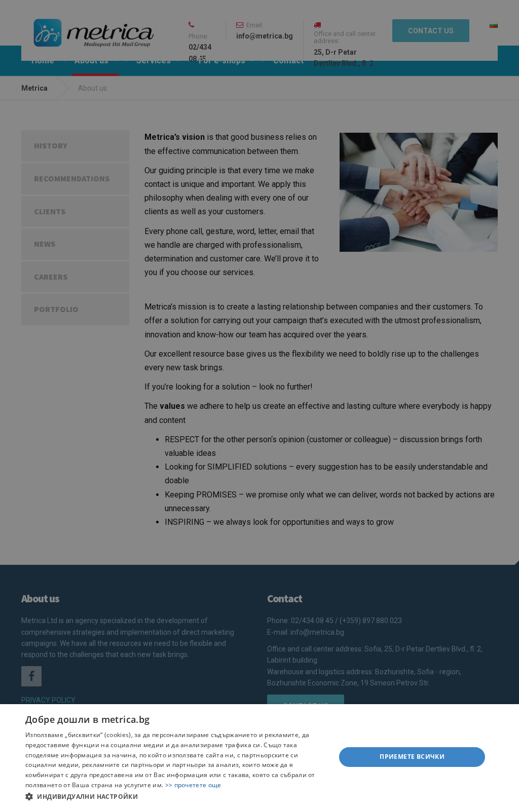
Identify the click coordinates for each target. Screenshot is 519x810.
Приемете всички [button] (412, 756)
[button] (175, 796)
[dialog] (259, 757)
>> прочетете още (193, 785)
